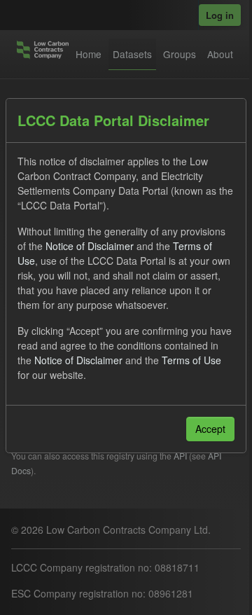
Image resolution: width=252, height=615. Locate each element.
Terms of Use (191, 360)
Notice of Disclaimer (90, 246)
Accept (210, 429)
